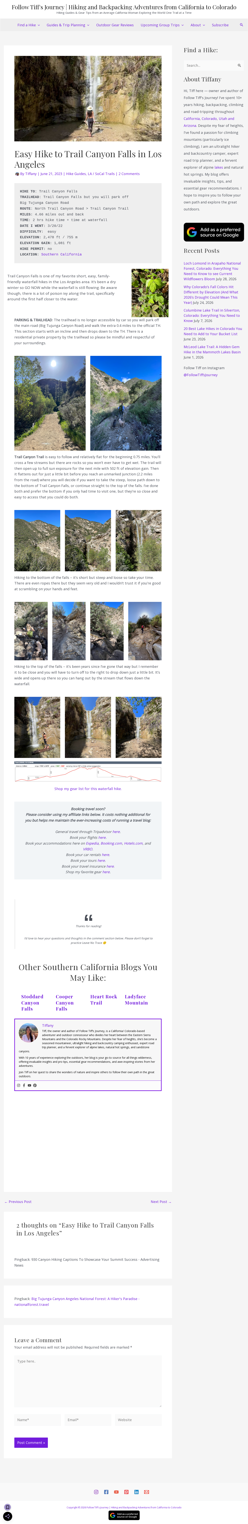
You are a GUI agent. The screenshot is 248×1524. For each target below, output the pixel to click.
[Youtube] (29, 1085)
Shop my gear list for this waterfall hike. (88, 788)
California (192, 118)
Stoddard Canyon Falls (32, 1002)
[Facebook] (24, 1085)
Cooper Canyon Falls (65, 1002)
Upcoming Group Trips (160, 25)
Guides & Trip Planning (66, 25)
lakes (218, 167)
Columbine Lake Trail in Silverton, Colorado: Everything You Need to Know (212, 315)
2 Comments (129, 173)
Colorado (209, 118)
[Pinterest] (35, 1085)
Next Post (161, 1201)
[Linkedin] (136, 1492)
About (196, 25)
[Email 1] (146, 1492)
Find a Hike (26, 25)
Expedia (92, 843)
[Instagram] (18, 1085)
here (116, 831)
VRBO (87, 849)
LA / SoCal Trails (101, 173)
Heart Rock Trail (103, 999)
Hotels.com (133, 843)
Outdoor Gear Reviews (115, 25)
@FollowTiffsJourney (201, 374)
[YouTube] (116, 1492)
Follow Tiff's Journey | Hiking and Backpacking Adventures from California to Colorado (124, 7)
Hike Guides (76, 173)
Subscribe (220, 25)
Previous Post (18, 1201)
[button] (241, 24)
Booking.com (111, 843)
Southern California (61, 254)
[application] (38, 25)
